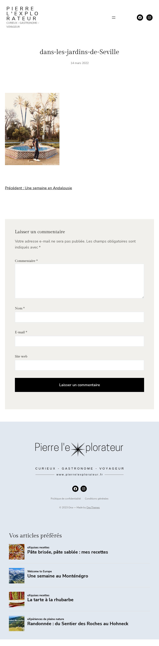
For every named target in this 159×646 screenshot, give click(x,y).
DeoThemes (93, 507)
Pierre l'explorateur (23, 13)
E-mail (21, 332)
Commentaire (26, 261)
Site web (21, 356)
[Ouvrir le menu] (113, 17)
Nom (20, 308)
